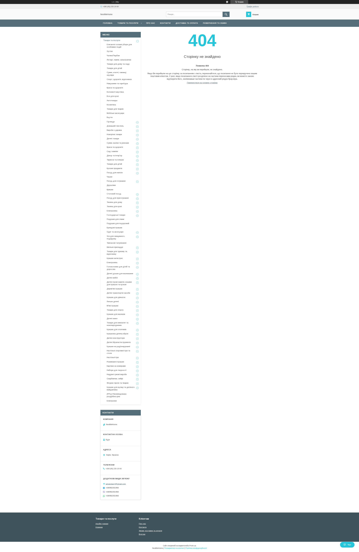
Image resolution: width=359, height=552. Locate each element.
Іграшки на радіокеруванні (118, 346)
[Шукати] (226, 14)
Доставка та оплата (187, 23)
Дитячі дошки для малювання (120, 273)
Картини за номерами (116, 366)
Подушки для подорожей (118, 223)
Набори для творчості (116, 370)
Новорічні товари (114, 134)
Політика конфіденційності (196, 548)
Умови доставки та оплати (150, 531)
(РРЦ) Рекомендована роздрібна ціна (116, 395)
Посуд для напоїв (115, 172)
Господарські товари (116, 215)
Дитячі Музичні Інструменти (119, 342)
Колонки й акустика (115, 92)
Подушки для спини (115, 219)
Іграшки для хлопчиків (116, 329)
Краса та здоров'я (115, 88)
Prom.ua (192, 546)
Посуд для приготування (118, 198)
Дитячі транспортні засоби (118, 293)
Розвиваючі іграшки (115, 362)
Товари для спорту (115, 310)
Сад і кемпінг (112, 151)
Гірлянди (111, 122)
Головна (107, 23)
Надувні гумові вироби (117, 374)
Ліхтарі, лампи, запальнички (119, 60)
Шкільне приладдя (115, 247)
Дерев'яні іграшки (114, 289)
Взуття (109, 117)
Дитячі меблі (112, 278)
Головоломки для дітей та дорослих (118, 268)
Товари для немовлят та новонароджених (117, 324)
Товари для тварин (115, 109)
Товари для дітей (114, 68)
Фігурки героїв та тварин (117, 383)
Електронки (112, 401)
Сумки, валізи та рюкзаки (118, 143)
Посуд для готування (116, 181)
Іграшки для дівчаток (116, 297)
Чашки (109, 177)
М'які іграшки (112, 306)
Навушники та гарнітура (117, 83)
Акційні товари (101, 524)
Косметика (111, 105)
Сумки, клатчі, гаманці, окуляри (117, 73)
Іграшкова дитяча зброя (117, 334)
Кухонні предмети (114, 168)
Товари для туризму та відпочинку (117, 252)
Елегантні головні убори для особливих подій (119, 45)
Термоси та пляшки (115, 160)
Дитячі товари (113, 139)
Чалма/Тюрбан (113, 55)
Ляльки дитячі (113, 301)
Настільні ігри (113, 357)
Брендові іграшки (114, 228)
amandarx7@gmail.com (116, 484)
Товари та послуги (127, 23)
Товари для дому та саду (118, 64)
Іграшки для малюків (116, 314)
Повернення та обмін (215, 23)
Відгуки (142, 534)
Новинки (99, 527)
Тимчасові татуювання (116, 243)
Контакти (165, 23)
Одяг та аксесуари (115, 232)
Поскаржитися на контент (174, 548)
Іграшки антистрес (115, 258)
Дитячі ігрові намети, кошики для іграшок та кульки (119, 283)
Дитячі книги (112, 318)
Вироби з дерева (114, 130)
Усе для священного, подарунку (116, 237)
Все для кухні (113, 96)
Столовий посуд (114, 194)
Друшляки (111, 185)
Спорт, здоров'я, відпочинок (119, 79)
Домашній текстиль (115, 126)
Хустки (110, 51)
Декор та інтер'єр (114, 156)
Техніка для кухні (114, 206)
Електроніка (112, 211)
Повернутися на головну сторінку (202, 83)
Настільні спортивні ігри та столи (118, 352)
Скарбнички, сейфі (115, 379)
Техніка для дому (114, 202)
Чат (349, 545)
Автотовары (112, 100)
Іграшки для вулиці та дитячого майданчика (121, 388)
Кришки (110, 189)
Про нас (150, 23)
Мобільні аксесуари (115, 113)
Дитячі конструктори (116, 338)
